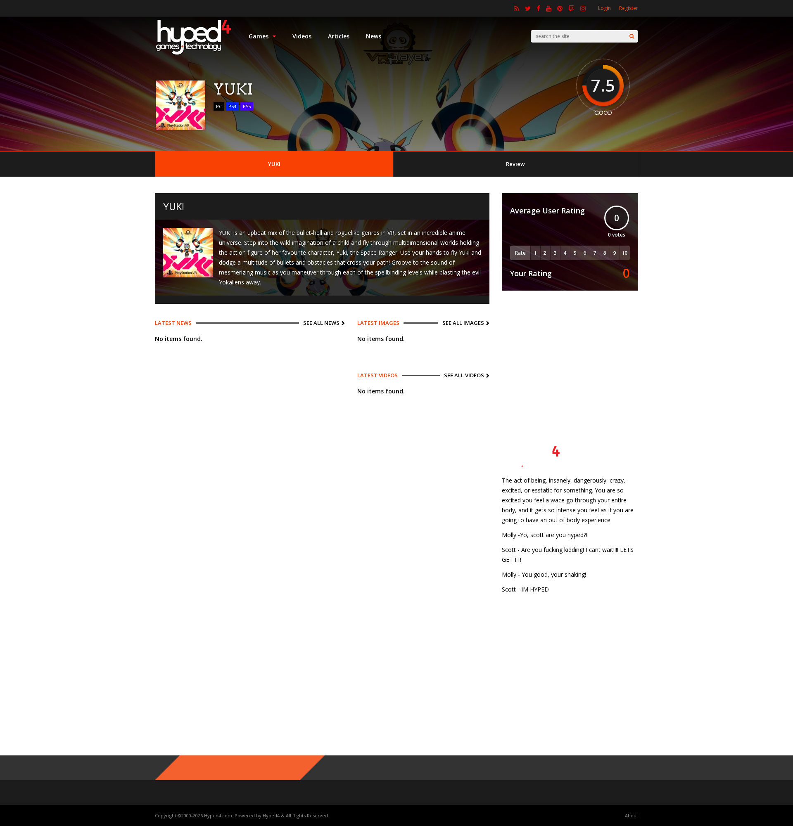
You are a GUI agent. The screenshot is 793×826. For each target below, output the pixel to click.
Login (604, 8)
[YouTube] (548, 8)
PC (219, 106)
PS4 (232, 106)
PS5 (247, 106)
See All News (321, 323)
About (631, 815)
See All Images (463, 323)
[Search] (631, 36)
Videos (301, 36)
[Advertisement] (570, 354)
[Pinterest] (560, 8)
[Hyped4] (193, 53)
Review (515, 164)
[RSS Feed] (516, 8)
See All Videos (464, 375)
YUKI (274, 164)
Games (258, 36)
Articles (338, 36)
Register (628, 8)
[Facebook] (538, 8)
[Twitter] (528, 8)
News (373, 36)
